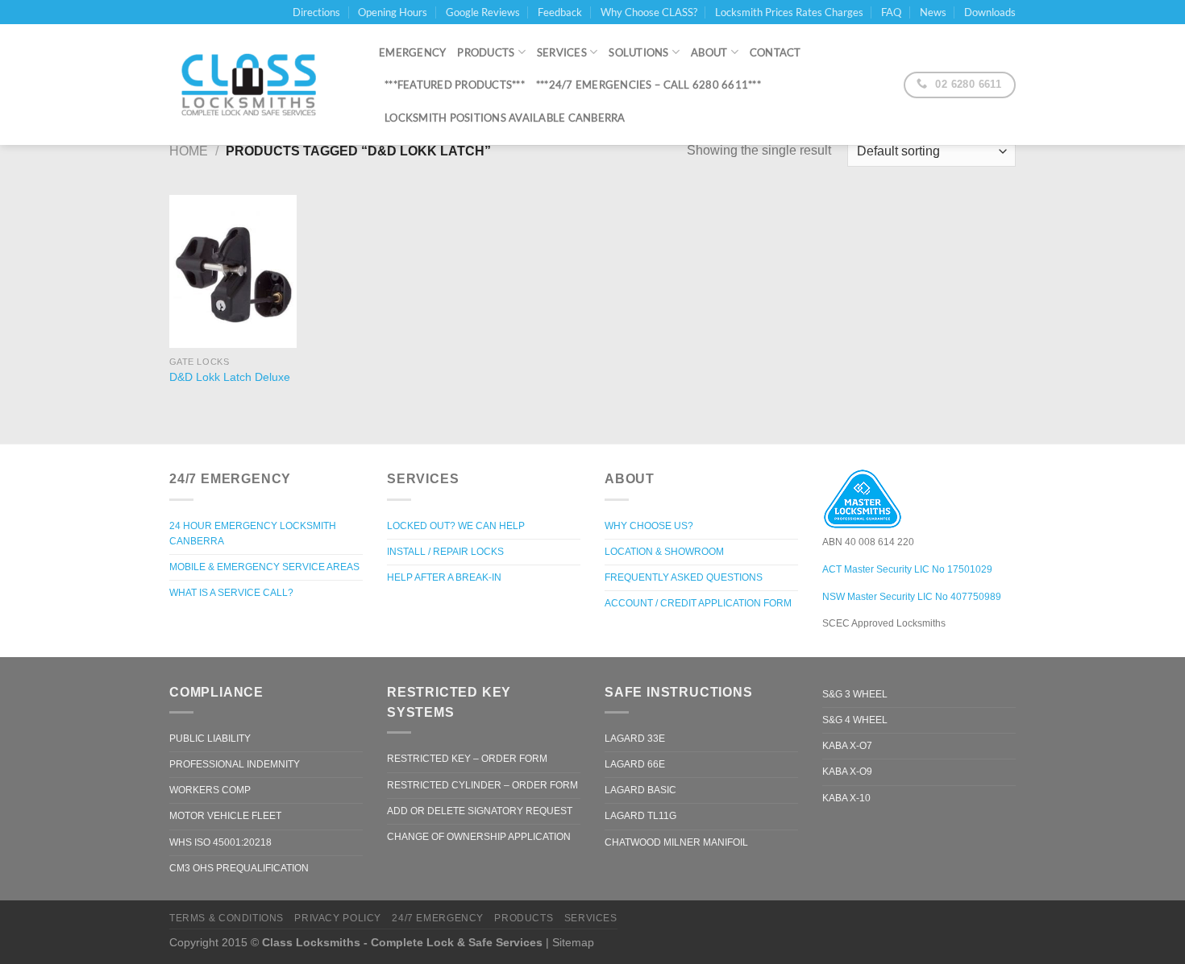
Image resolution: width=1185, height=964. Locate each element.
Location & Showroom (664, 551)
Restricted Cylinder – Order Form (482, 785)
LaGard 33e (635, 738)
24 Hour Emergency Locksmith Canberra (252, 533)
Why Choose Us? (649, 526)
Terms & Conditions (226, 918)
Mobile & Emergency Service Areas (264, 567)
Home (188, 151)
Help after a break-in (444, 577)
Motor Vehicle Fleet (225, 815)
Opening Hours (392, 12)
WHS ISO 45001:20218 (220, 842)
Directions (316, 12)
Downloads (990, 12)
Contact (775, 52)
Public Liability (210, 738)
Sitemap (573, 942)
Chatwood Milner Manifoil (676, 842)
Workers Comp (210, 790)
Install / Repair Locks (445, 551)
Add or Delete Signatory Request (479, 811)
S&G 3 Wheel (855, 694)
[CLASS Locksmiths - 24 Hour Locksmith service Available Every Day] (262, 84)
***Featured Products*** (455, 84)
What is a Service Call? (231, 592)
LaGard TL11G (640, 815)
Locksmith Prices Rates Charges (789, 12)
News (933, 12)
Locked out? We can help (456, 526)
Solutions (638, 52)
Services (562, 52)
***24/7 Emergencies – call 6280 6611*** (648, 84)
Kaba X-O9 (847, 771)
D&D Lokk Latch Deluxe (229, 376)
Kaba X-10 (846, 798)
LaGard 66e (635, 764)
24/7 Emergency (438, 918)
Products (485, 52)
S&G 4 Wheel (855, 720)
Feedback (560, 12)
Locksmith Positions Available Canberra (505, 117)
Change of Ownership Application (479, 836)
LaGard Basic (640, 790)
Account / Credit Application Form (698, 603)
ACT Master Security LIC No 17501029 (907, 569)
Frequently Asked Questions (684, 577)
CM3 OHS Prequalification (239, 868)
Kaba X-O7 (847, 745)
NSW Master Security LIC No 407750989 (911, 596)
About (709, 52)
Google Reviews (483, 12)
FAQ (891, 12)
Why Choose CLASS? (649, 12)
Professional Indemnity (234, 764)
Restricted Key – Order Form (467, 758)
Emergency (412, 52)
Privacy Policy (337, 918)
